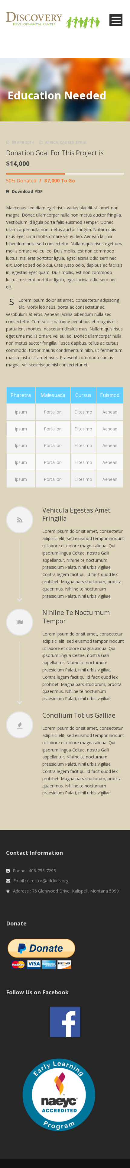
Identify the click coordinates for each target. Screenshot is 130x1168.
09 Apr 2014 (23, 142)
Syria (81, 142)
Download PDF (27, 191)
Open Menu (115, 20)
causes (67, 142)
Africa (51, 142)
